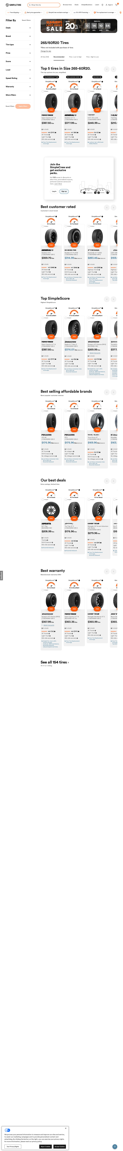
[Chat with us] (114, 1146)
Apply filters (23, 106)
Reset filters (26, 20)
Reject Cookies (45, 1146)
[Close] (66, 1128)
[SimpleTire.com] (13, 5)
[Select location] (102, 5)
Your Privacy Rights (13, 1146)
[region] (35, 1138)
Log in (54, 191)
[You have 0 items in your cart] (116, 5)
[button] (18, 28)
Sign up (64, 191)
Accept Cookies (60, 1146)
